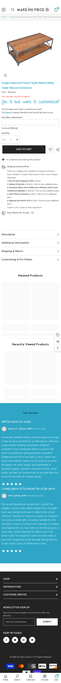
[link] (16, 329)
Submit (47, 622)
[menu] (4, 10)
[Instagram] (15, 640)
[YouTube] (32, 640)
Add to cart (23, 149)
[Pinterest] (23, 640)
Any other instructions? (12, 117)
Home (4, 17)
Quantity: (6, 133)
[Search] (13, 10)
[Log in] (47, 10)
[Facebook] (6, 640)
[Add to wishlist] (50, 149)
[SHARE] (56, 150)
